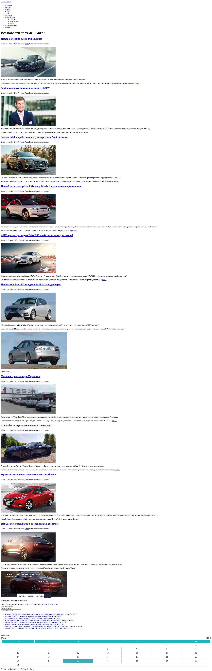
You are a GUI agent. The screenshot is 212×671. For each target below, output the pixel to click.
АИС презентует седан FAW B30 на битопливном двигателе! (37, 235)
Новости (8, 6)
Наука (7, 9)
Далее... (138, 83)
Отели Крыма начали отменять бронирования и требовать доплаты (30, 624)
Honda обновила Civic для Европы (21, 38)
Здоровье (8, 15)
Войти (23, 669)
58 (32, 604)
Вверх (32, 669)
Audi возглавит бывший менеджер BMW (25, 87)
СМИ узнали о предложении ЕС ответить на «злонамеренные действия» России (35, 620)
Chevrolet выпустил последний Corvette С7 (26, 425)
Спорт (7, 11)
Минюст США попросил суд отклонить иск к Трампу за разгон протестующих (35, 628)
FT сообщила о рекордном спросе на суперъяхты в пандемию (28, 618)
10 (25, 604)
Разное (7, 27)
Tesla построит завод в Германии (20, 376)
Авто (7, 13)
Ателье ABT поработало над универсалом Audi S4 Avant (34, 137)
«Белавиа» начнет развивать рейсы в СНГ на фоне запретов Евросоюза (32, 622)
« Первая (19, 604)
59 (34, 604)
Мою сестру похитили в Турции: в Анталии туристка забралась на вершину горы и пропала (40, 626)
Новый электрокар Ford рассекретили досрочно (30, 523)
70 (42, 604)
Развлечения (10, 17)
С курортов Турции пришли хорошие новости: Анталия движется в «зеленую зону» (37, 614)
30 (29, 604)
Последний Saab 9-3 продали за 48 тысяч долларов (31, 284)
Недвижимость (11, 25)
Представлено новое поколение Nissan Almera (28, 474)
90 (46, 604)
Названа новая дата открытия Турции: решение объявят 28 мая (29, 616)
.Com (6, 2)
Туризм (12, 19)
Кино (12, 23)
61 (37, 604)
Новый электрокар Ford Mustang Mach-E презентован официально (41, 186)
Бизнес (7, 8)
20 (27, 604)
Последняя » (53, 604)
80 (44, 604)
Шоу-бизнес (14, 21)
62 (39, 604)
